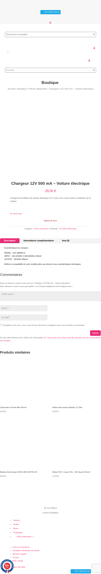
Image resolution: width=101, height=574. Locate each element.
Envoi (95, 333)
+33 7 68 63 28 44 (51, 12)
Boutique (22, 88)
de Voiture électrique (68, 229)
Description (10, 240)
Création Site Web (17, 567)
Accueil (11, 88)
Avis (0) (65, 240)
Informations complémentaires (39, 240)
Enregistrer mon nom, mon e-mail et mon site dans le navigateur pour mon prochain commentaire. (44, 325)
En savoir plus (16, 214)
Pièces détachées (38, 88)
